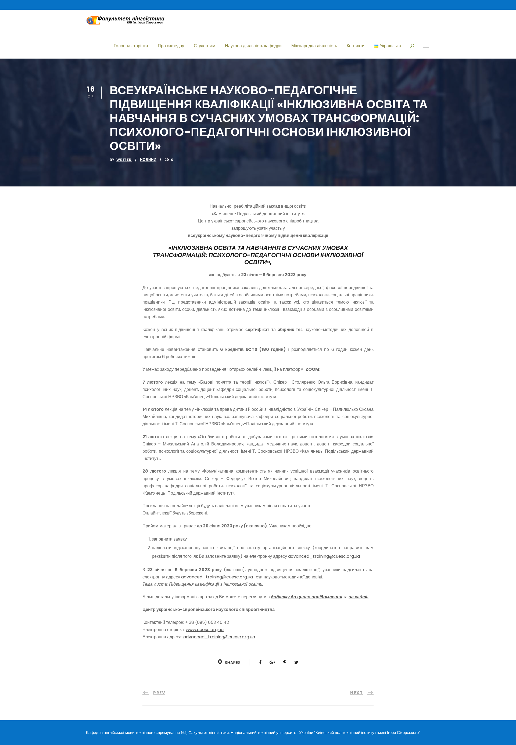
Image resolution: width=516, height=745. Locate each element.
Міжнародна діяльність (314, 46)
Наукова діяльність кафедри (253, 46)
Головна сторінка (131, 46)
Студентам (204, 46)
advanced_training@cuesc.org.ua (324, 556)
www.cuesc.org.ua (205, 630)
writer (124, 159)
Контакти (355, 46)
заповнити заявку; (170, 539)
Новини (148, 159)
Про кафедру (171, 46)
